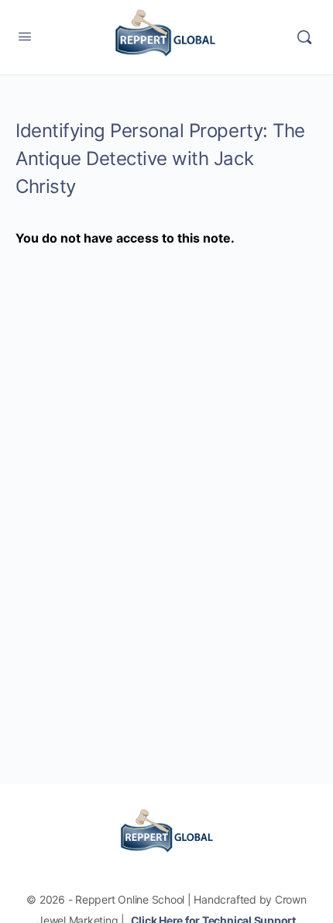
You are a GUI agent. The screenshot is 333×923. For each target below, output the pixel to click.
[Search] (304, 37)
